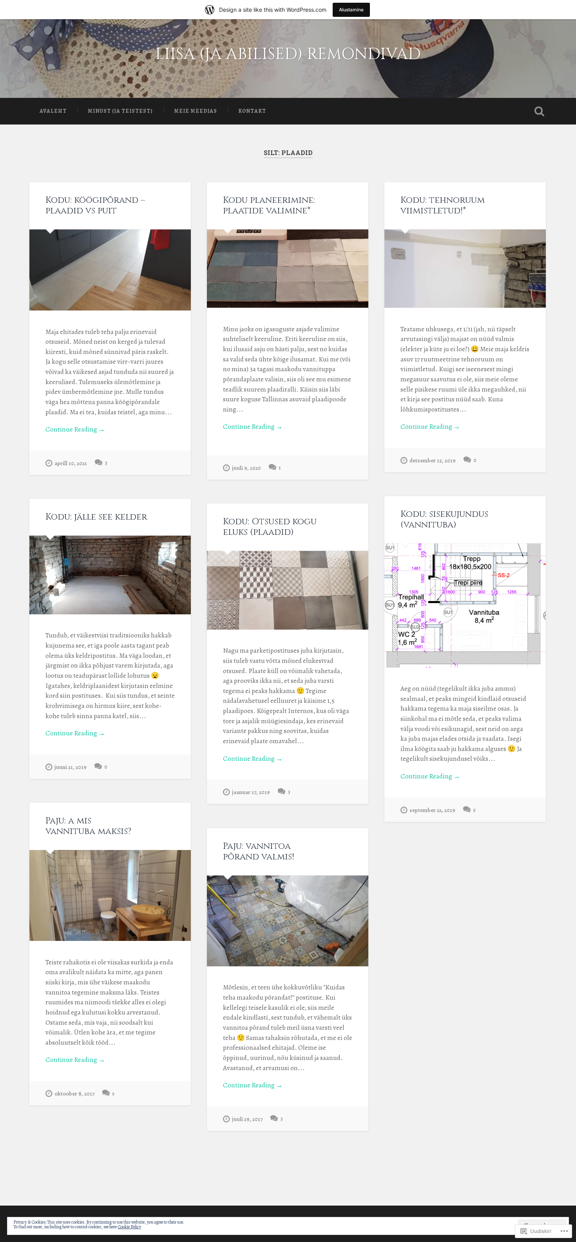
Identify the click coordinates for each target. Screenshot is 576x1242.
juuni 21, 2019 (70, 767)
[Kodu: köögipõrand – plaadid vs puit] (110, 270)
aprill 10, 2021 (70, 463)
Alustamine (351, 10)
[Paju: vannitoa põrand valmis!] (287, 921)
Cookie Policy (129, 1227)
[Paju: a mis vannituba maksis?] (110, 895)
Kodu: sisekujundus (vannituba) (444, 519)
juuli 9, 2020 (246, 468)
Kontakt (252, 111)
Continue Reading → (75, 429)
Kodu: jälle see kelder (96, 517)
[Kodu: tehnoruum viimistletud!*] (465, 268)
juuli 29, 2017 (247, 1119)
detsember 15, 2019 (432, 460)
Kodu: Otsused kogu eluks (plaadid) (270, 527)
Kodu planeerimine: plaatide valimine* (269, 205)
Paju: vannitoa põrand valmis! (258, 851)
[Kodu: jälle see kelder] (110, 575)
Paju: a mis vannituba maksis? (88, 826)
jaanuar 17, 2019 (251, 792)
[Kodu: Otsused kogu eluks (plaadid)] (287, 590)
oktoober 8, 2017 (74, 1094)
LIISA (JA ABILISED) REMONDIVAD (288, 54)
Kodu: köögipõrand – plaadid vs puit (95, 205)
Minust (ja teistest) (120, 111)
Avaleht (53, 111)
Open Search (539, 111)
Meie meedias (195, 111)
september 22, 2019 (432, 810)
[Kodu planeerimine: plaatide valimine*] (287, 268)
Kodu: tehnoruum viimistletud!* (442, 205)
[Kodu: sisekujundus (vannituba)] (465, 605)
